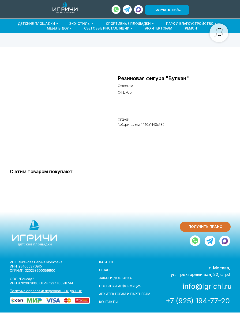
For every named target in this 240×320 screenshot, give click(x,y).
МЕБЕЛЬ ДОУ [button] (58, 28)
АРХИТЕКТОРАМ (158, 28)
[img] (65, 7)
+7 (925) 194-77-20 (198, 301)
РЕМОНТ (192, 28)
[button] (167, 10)
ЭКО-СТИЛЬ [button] (79, 24)
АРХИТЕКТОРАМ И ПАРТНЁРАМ (124, 294)
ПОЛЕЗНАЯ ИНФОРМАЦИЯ (120, 286)
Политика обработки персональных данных (46, 291)
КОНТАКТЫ (108, 302)
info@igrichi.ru (207, 286)
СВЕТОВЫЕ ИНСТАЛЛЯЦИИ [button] (107, 28)
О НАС (104, 270)
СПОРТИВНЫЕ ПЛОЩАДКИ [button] (128, 24)
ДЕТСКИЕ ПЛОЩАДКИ (36, 24)
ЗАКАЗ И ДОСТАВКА (115, 278)
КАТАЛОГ (106, 262)
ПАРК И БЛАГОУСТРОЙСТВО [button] (190, 24)
